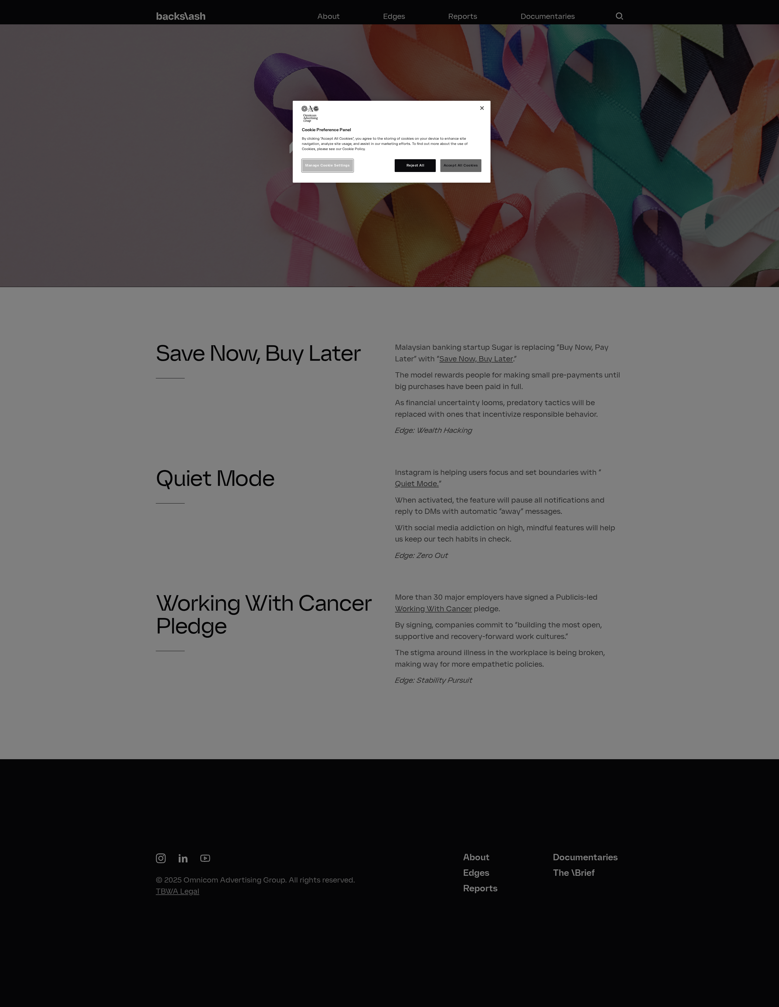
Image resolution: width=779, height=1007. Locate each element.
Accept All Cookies (461, 165)
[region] (392, 142)
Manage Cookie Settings (327, 165)
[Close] (482, 108)
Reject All (415, 165)
